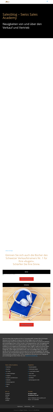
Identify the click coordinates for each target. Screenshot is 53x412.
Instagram (7, 398)
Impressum (20, 406)
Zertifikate (31, 377)
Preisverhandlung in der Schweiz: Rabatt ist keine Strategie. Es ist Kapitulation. (25, 136)
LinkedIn (7, 400)
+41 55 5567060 (35, 399)
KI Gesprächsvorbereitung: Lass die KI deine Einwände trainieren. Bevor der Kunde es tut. (24, 91)
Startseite (8, 367)
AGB (33, 406)
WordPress (36, 410)
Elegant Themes (23, 410)
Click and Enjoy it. (26, 279)
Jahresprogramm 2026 (34, 380)
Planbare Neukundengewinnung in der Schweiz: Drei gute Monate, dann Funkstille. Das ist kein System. (24, 116)
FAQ (7, 386)
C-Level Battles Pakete (34, 371)
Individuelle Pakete (33, 369)
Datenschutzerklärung (31, 356)
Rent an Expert (32, 375)
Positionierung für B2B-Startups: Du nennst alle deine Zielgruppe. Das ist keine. (23, 174)
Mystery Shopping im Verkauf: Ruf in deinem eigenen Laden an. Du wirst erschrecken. (23, 69)
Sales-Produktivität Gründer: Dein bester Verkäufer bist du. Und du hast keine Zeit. (26, 235)
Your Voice (31, 373)
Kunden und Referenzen (12, 377)
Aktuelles (8, 380)
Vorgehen (8, 375)
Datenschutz (27, 406)
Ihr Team (8, 371)
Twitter (7, 397)
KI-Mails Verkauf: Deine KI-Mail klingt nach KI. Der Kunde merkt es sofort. (24, 216)
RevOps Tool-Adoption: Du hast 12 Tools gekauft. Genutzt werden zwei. (25, 154)
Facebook (7, 393)
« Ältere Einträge (9, 250)
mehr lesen (10, 57)
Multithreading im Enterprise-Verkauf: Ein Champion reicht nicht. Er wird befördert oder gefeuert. (26, 196)
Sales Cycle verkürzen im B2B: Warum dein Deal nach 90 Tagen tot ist (24, 49)
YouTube (7, 395)
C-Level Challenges (10, 373)
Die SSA (8, 369)
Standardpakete (32, 367)
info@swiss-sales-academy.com (38, 398)
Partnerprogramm (10, 382)
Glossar (8, 384)
